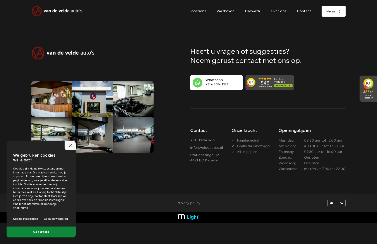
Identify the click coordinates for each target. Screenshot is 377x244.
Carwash (252, 11)
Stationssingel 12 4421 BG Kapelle (204, 157)
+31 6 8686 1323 (216, 84)
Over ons (278, 11)
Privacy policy (188, 203)
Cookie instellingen (25, 218)
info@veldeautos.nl (206, 147)
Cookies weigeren (56, 218)
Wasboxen (226, 11)
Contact (304, 11)
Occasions (197, 11)
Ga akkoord (41, 232)
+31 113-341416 (202, 140)
